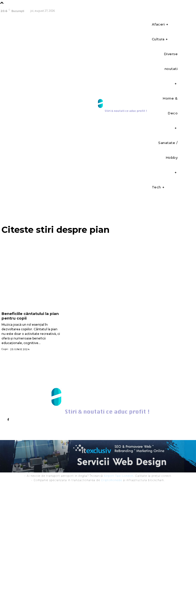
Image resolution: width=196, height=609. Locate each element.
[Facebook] (191, 11)
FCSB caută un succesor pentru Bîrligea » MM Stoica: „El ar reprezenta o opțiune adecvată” (79, 498)
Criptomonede (111, 480)
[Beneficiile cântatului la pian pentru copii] (31, 292)
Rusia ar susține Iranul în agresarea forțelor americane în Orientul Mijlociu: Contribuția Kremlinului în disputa (132, 531)
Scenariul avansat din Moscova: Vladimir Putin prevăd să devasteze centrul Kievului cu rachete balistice (79, 517)
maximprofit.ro (107, 598)
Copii (5, 349)
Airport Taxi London (118, 476)
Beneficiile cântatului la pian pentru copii (30, 315)
